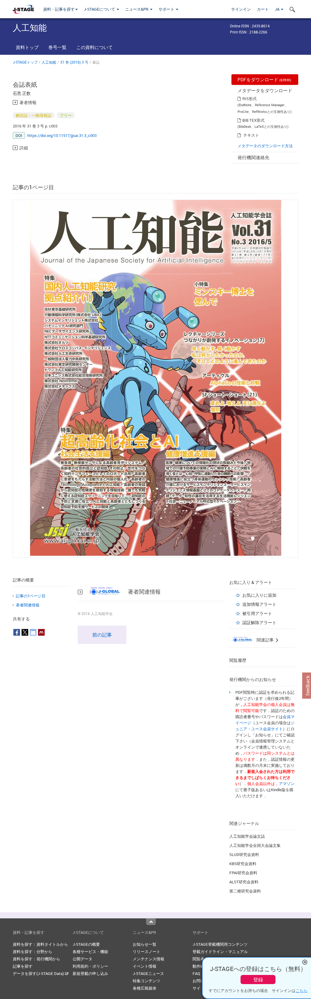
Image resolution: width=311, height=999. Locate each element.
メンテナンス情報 (148, 959)
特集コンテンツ (146, 980)
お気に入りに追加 (259, 595)
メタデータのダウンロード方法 (265, 145)
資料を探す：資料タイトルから (40, 944)
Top (151, 921)
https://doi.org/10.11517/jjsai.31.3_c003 (62, 135)
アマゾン (287, 783)
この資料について (94, 47)
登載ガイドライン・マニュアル (220, 951)
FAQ (196, 973)
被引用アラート (257, 613)
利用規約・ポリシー (90, 966)
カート (263, 9)
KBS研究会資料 (242, 863)
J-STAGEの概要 (86, 944)
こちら (301, 990)
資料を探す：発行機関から (36, 959)
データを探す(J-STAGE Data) (39, 973)
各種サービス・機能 (90, 951)
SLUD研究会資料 (244, 854)
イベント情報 (144, 966)
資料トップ (27, 47)
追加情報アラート (259, 604)
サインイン (241, 9)
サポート (167, 9)
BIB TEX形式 (253, 120)
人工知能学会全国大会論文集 (255, 845)
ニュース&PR (137, 9)
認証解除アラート (259, 622)
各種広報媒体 (144, 988)
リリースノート (146, 951)
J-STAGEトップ (25, 62)
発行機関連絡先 (253, 157)
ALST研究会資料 (243, 882)
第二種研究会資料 (245, 891)
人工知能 (49, 62)
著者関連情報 (27, 605)
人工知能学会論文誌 (247, 836)
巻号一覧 (57, 47)
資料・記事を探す (59, 9)
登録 (258, 979)
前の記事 (102, 634)
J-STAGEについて (100, 9)
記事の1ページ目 (31, 596)
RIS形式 (249, 98)
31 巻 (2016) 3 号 (74, 62)
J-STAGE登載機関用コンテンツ (220, 944)
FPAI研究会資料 (243, 872)
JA (277, 9)
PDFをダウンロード (264, 79)
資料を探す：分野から (32, 951)
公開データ (82, 959)
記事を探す (22, 966)
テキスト (251, 135)
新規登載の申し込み (90, 973)
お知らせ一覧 (144, 944)
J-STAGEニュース (148, 973)
